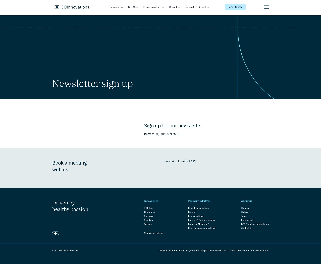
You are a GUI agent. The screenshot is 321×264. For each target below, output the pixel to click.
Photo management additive (202, 228)
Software (148, 216)
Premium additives (153, 7)
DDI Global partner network (255, 224)
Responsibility (248, 220)
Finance (148, 224)
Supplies (148, 220)
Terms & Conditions (259, 250)
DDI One (133, 7)
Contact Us (246, 228)
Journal (189, 7)
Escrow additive (196, 216)
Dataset (192, 212)
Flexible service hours (199, 208)
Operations (149, 212)
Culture (244, 212)
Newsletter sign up (153, 233)
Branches (174, 7)
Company (245, 208)
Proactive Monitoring (198, 224)
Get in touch (235, 7)
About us (204, 7)
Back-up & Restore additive (202, 220)
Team (244, 216)
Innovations (116, 7)
